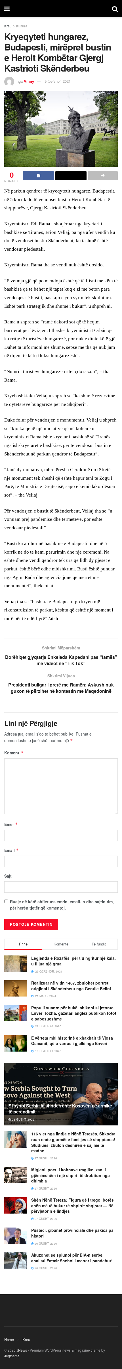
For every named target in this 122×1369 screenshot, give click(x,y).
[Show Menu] (7, 8)
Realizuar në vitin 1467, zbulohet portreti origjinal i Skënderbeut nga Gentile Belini (71, 985)
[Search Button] (115, 8)
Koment (13, 753)
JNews (21, 1350)
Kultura (21, 25)
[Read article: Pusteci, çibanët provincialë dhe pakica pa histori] (15, 1236)
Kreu (8, 25)
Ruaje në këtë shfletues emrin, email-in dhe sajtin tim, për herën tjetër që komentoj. (62, 905)
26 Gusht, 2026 (45, 1244)
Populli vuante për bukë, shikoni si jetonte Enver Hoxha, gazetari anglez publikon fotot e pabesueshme (73, 1013)
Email (11, 850)
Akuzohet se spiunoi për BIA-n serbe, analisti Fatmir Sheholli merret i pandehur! (72, 1257)
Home (9, 1339)
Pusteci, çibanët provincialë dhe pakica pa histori (72, 1233)
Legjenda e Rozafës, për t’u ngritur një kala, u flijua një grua (73, 961)
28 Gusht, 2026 (22, 1119)
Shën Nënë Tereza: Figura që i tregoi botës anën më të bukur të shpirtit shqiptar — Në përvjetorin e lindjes (72, 1205)
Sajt (8, 876)
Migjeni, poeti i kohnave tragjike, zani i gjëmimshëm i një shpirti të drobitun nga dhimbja (70, 1175)
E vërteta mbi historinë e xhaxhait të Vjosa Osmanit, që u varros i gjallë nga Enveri (72, 1040)
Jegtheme (12, 1355)
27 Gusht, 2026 (45, 1158)
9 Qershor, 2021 (58, 81)
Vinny (29, 81)
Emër (11, 824)
